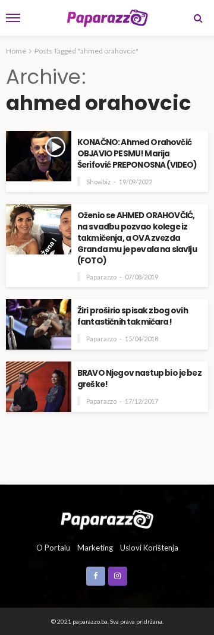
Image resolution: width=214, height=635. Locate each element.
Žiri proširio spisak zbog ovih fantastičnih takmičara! (132, 316)
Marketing (95, 547)
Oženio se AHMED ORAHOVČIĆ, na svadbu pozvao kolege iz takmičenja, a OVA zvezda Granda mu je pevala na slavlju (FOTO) (137, 238)
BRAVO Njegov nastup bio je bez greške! (139, 378)
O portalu (53, 547)
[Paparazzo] (106, 518)
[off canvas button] (13, 18)
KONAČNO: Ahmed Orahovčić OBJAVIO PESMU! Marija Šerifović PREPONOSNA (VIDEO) (137, 154)
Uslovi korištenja (149, 547)
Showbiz (98, 182)
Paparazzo (101, 277)
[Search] (198, 18)
